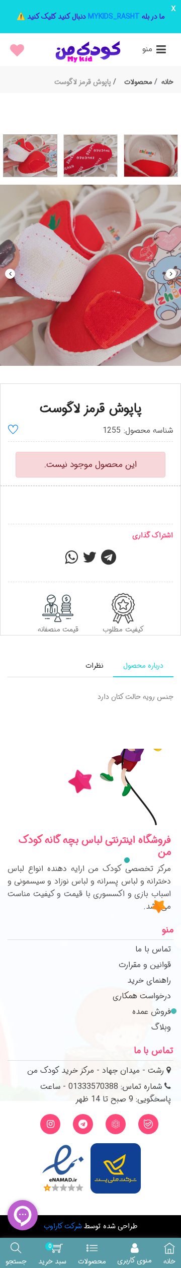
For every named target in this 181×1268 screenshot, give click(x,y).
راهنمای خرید (149, 980)
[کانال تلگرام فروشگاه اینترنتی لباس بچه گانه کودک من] (83, 1124)
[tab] (143, 666)
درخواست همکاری (142, 996)
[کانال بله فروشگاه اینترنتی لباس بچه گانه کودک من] (148, 1124)
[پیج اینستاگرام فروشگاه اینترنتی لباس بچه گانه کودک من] (50, 1124)
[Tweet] (89, 560)
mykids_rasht (114, 16)
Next (171, 274)
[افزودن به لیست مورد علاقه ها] (13, 431)
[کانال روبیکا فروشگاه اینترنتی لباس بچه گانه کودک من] (116, 1124)
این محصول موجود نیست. (90, 464)
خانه (167, 82)
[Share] (71, 560)
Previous (10, 274)
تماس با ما (153, 949)
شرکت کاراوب (63, 1226)
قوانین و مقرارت (145, 965)
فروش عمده (151, 1011)
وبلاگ (161, 1027)
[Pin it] (108, 560)
